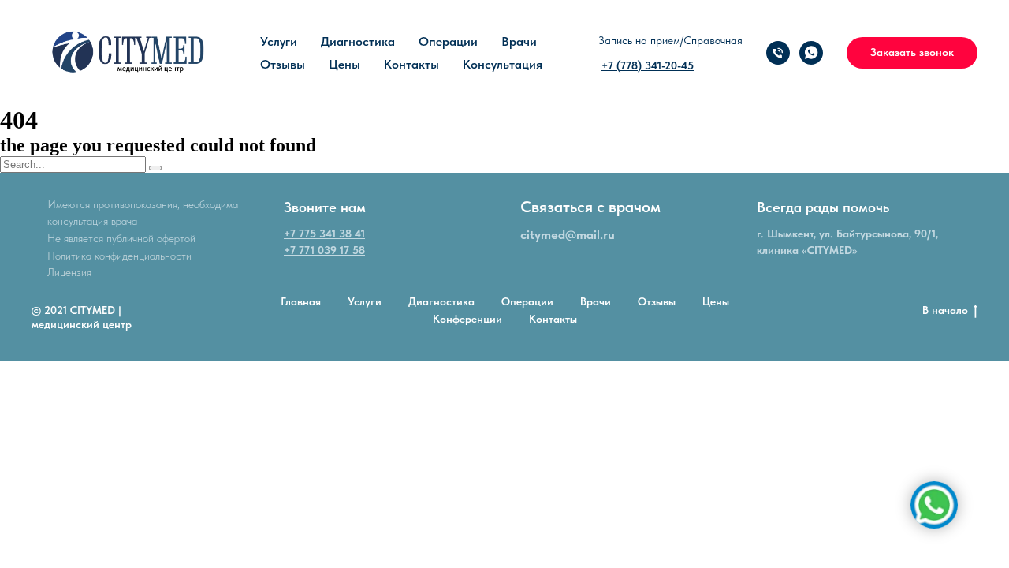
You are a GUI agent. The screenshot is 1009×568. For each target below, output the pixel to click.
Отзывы (282, 64)
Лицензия (69, 272)
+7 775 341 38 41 (324, 233)
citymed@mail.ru (567, 234)
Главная (301, 301)
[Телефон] (778, 53)
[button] (912, 53)
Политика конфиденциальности (119, 255)
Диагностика (358, 41)
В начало (945, 310)
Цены (344, 64)
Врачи (519, 41)
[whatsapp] (811, 53)
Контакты (411, 64)
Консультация (502, 64)
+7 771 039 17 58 (324, 250)
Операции (448, 41)
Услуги (278, 41)
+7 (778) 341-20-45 (647, 65)
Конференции (467, 318)
